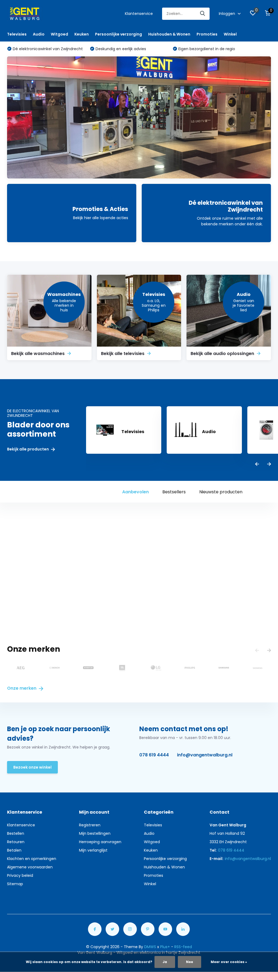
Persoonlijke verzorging (118, 34)
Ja (165, 962)
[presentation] (257, 464)
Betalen (14, 850)
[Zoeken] (203, 14)
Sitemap (15, 884)
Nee (189, 962)
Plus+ (165, 946)
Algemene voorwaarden (30, 867)
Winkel (230, 34)
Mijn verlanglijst (93, 850)
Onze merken (22, 688)
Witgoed (59, 34)
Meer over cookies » (229, 962)
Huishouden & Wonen (169, 34)
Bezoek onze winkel (32, 767)
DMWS (150, 946)
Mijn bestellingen (94, 833)
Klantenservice (139, 13)
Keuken (81, 34)
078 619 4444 (154, 755)
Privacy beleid (20, 875)
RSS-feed (183, 946)
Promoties (207, 34)
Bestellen (15, 833)
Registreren (89, 825)
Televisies (17, 34)
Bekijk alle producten (28, 449)
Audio (39, 34)
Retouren (15, 842)
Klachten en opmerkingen (31, 858)
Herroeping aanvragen (100, 842)
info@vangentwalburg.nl (204, 755)
